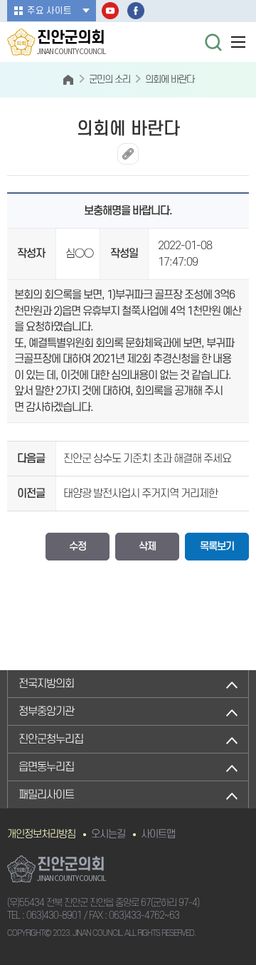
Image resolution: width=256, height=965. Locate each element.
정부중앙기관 (46, 711)
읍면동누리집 (46, 767)
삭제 (147, 547)
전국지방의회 (46, 683)
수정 (77, 547)
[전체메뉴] (238, 42)
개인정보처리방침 (41, 834)
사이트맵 (158, 834)
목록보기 (217, 547)
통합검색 (213, 42)
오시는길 (108, 834)
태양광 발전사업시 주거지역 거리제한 (140, 493)
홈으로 (68, 80)
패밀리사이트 (46, 794)
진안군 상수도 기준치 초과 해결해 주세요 (147, 458)
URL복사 (128, 154)
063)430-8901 (54, 915)
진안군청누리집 (50, 739)
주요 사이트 (49, 11)
